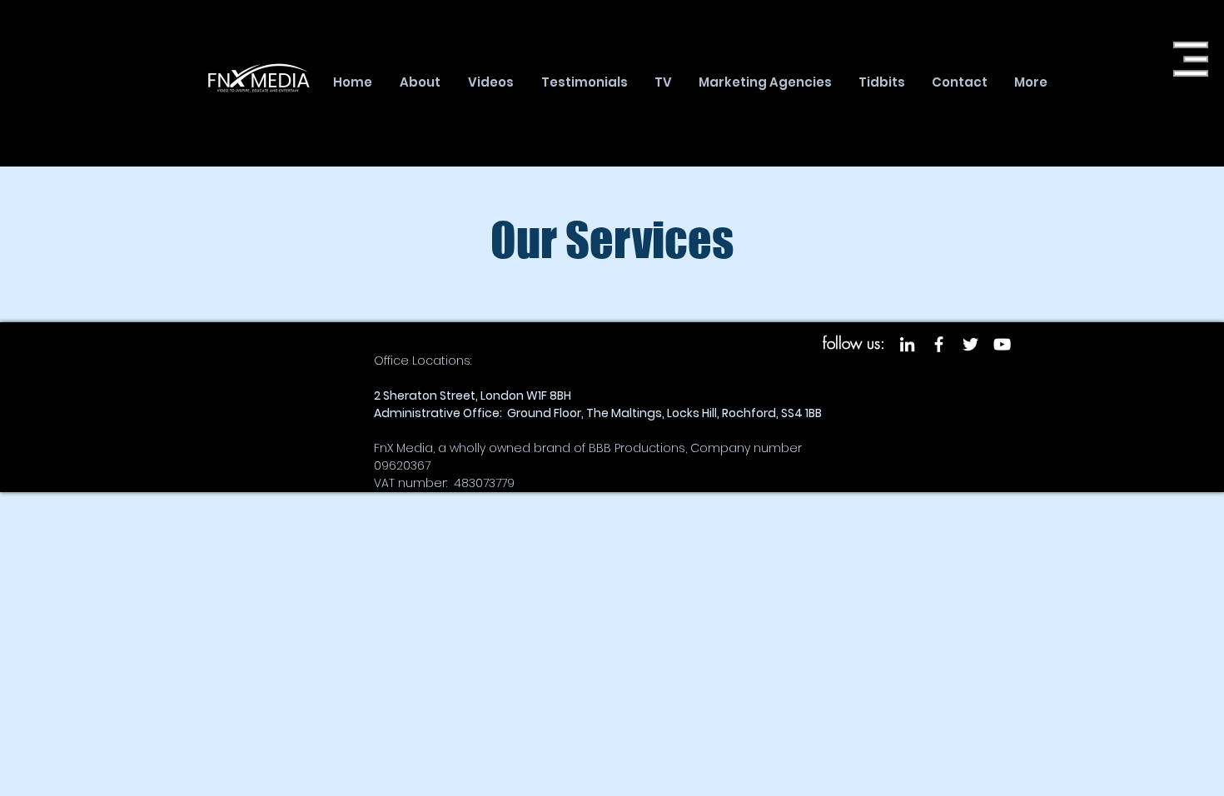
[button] (1190, 59)
